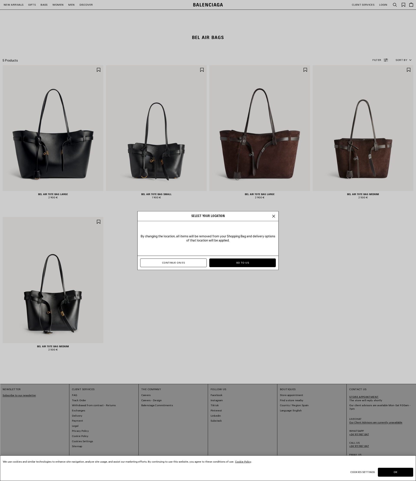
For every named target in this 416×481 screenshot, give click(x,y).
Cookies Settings (362, 472)
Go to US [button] (242, 262)
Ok (395, 472)
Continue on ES (173, 262)
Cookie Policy (243, 461)
